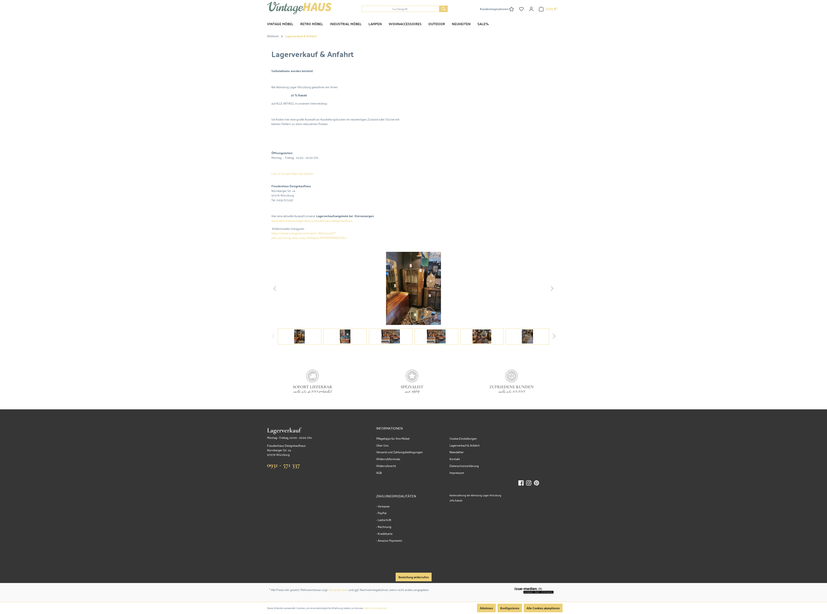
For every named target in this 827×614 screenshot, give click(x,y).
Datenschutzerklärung (464, 465)
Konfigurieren (509, 608)
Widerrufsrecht (386, 465)
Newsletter (456, 452)
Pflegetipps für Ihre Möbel (392, 438)
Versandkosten (338, 589)
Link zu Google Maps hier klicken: (292, 173)
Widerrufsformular (388, 458)
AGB (379, 472)
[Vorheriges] (274, 288)
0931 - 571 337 (283, 465)
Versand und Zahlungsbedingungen (399, 452)
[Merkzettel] (521, 9)
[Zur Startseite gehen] (299, 8)
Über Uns (382, 445)
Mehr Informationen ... (376, 608)
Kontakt (454, 458)
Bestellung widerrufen (413, 577)
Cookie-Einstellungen (463, 438)
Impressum (456, 472)
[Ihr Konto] (531, 9)
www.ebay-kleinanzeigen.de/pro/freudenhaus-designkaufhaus (311, 220)
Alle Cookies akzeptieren (543, 608)
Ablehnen (486, 608)
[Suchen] (443, 9)
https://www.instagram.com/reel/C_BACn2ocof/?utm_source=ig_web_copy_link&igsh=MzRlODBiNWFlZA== (309, 235)
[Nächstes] (552, 288)
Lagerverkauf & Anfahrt (464, 445)
